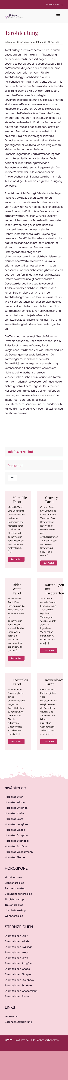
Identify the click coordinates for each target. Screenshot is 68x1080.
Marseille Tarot (20, 499)
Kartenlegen (23, 42)
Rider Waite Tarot (17, 588)
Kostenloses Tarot (54, 681)
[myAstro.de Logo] (14, 13)
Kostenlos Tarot (20, 681)
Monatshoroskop (54, 4)
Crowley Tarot (51, 499)
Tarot (32, 42)
